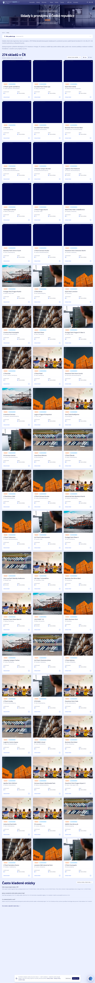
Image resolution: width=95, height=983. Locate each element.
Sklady (38, 2)
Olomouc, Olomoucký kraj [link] (41, 129)
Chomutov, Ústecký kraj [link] (71, 252)
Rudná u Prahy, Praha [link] (9, 293)
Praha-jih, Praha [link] (69, 334)
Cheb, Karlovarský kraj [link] (71, 703)
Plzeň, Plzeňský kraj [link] (40, 334)
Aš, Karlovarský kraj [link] (9, 129)
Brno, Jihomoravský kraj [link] (41, 293)
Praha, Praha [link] (38, 416)
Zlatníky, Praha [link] (8, 580)
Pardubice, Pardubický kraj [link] (10, 867)
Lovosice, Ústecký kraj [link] (40, 826)
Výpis (85, 57)
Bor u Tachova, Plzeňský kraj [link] (11, 375)
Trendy (62, 2)
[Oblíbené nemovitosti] (87, 2)
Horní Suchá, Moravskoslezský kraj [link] (12, 170)
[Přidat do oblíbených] (30, 61)
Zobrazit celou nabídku (73, 57)
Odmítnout (68, 978)
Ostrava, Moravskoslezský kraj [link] (42, 252)
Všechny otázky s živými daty (84, 882)
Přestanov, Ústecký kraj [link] (71, 211)
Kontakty (75, 2)
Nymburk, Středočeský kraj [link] (72, 498)
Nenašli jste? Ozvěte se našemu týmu (46, 23)
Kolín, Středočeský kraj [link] (40, 703)
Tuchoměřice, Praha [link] (40, 580)
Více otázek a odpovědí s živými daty (10, 906)
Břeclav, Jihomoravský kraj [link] (10, 703)
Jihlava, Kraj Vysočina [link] (40, 621)
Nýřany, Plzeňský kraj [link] (9, 621)
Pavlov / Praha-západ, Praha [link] (72, 785)
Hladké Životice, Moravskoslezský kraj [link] (74, 129)
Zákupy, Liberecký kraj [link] (40, 88)
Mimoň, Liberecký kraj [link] (9, 211)
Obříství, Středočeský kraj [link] (10, 785)
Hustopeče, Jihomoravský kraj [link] (11, 334)
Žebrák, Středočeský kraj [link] (71, 457)
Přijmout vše (75, 978)
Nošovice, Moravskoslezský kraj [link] (73, 170)
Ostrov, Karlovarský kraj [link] (10, 252)
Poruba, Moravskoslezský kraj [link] (42, 498)
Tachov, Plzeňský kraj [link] (9, 662)
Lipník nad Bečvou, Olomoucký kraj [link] (12, 88)
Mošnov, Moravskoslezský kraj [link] (42, 785)
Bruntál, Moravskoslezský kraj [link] (42, 170)
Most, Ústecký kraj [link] (70, 744)
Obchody (44, 2)
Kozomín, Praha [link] (39, 211)
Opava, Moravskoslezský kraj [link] (11, 744)
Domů (3, 32)
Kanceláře (32, 2)
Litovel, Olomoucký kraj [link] (40, 744)
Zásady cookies (50, 978)
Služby (56, 2)
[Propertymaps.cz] (11, 2)
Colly (70, 2)
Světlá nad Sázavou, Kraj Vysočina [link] (73, 88)
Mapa (51, 2)
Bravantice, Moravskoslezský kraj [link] (12, 416)
